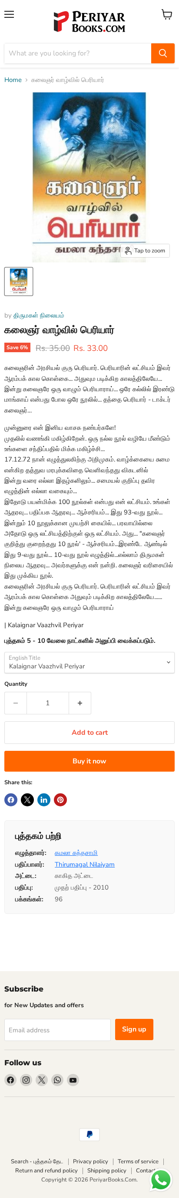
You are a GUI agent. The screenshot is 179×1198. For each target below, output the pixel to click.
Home (13, 80)
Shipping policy (106, 1171)
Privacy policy (90, 1161)
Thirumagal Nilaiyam (85, 864)
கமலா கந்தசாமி (76, 852)
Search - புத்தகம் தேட (37, 1161)
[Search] (163, 53)
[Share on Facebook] (10, 799)
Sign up (134, 1029)
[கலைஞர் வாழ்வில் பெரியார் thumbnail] (19, 281)
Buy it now (89, 761)
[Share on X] (27, 799)
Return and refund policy (46, 1171)
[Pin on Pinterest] (60, 799)
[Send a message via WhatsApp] (161, 1180)
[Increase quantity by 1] (80, 703)
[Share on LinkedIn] (43, 799)
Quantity (15, 684)
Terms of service (138, 1161)
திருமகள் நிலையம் (38, 315)
